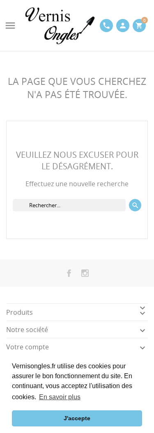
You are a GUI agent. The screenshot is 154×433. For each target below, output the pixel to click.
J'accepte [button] (77, 418)
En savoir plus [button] (59, 396)
